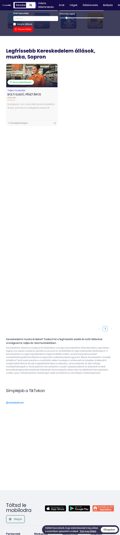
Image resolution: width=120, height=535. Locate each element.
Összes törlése (24, 29)
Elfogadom (109, 529)
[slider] (66, 18)
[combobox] (35, 18)
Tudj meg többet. (88, 531)
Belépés (108, 5)
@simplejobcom (15, 402)
